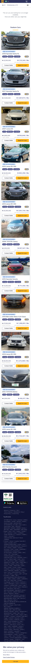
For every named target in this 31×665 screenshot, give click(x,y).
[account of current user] (28, 5)
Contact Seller (8, 65)
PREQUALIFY (12, 5)
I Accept (15, 661)
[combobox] (7, 1)
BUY (4, 5)
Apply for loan (22, 65)
